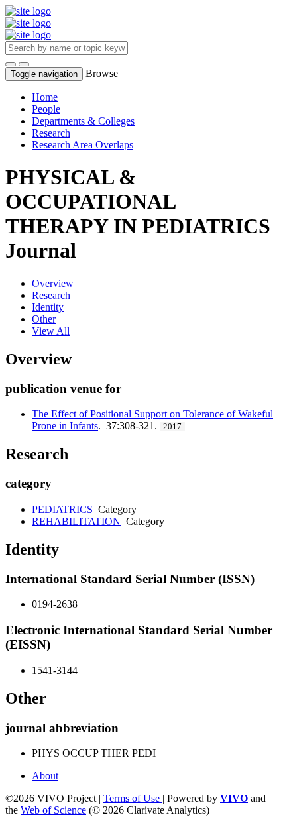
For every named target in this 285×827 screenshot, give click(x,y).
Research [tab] (51, 295)
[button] (10, 64)
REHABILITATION (76, 521)
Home (45, 97)
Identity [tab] (48, 307)
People (46, 109)
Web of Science (53, 810)
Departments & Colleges (83, 121)
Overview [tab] (53, 283)
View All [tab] (51, 331)
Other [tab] (44, 319)
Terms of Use (132, 798)
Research (51, 132)
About (45, 775)
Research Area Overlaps (82, 144)
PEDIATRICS (62, 509)
